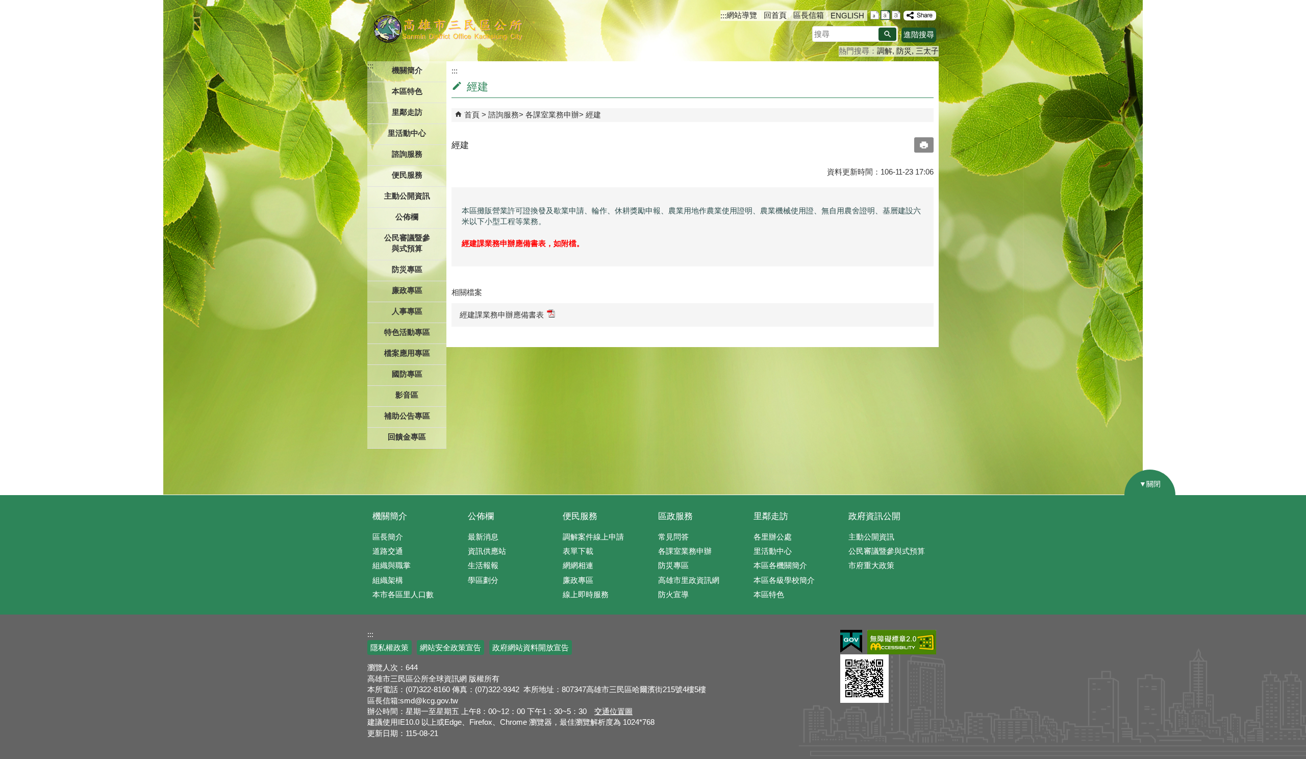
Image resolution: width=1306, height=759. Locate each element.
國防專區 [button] (407, 374)
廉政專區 (578, 580)
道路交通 (387, 551)
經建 (593, 114)
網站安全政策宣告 (450, 647)
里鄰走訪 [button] (407, 112)
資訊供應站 (487, 551)
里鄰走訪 (771, 516)
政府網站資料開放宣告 (530, 647)
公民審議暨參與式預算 (886, 551)
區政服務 (675, 516)
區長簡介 (387, 536)
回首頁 (775, 15)
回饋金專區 (407, 436)
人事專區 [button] (407, 311)
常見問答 (673, 536)
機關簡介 (389, 516)
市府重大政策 (871, 565)
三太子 (927, 50)
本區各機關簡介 (780, 565)
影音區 (406, 394)
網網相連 (578, 565)
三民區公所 (447, 28)
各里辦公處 (773, 536)
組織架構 (387, 580)
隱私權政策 (389, 647)
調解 (884, 50)
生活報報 (483, 565)
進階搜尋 (918, 34)
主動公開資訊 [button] (407, 195)
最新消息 (483, 536)
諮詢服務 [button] (407, 154)
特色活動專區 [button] (407, 332)
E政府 (851, 641)
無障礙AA (901, 642)
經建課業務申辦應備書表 (502, 314)
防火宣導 (673, 594)
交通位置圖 (613, 711)
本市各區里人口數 (403, 594)
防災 (904, 50)
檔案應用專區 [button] (407, 353)
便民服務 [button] (407, 174)
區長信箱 (808, 15)
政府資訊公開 (874, 516)
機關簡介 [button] (407, 70)
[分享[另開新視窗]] (919, 15)
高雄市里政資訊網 (688, 580)
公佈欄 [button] (406, 216)
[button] (887, 34)
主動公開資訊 (871, 536)
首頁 (472, 114)
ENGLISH (847, 15)
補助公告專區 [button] (407, 415)
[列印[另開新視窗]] (924, 145)
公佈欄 (481, 516)
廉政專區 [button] (407, 290)
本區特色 (769, 594)
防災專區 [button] (407, 269)
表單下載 (578, 551)
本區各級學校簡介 (784, 580)
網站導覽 (741, 15)
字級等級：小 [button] (874, 15)
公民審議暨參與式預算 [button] (407, 243)
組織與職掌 (391, 565)
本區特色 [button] (407, 91)
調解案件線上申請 (593, 536)
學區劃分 (483, 580)
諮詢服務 (503, 114)
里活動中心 (407, 133)
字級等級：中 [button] (885, 15)
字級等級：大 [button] (896, 15)
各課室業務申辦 (552, 114)
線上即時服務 (586, 594)
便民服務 (580, 516)
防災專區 (673, 565)
